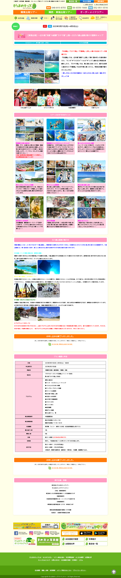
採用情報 (52, 570)
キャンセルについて (44, 560)
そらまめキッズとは (35, 557)
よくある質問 (79, 557)
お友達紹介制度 (65, 560)
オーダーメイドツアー (92, 12)
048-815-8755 (56, 7)
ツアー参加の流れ (59, 557)
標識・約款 (45, 570)
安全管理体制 (70, 557)
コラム (81, 560)
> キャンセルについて (101, 4)
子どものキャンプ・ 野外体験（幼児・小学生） (37, 43)
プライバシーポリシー (79, 570)
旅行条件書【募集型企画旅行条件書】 (62, 344)
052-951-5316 (98, 7)
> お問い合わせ (88, 4)
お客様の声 (88, 557)
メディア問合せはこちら (64, 570)
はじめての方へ (47, 557)
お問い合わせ (56, 560)
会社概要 (37, 570)
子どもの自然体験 (83, 43)
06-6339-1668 (77, 7)
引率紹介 (74, 560)
